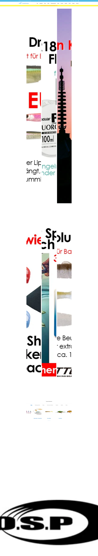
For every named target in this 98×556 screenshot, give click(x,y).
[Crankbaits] (60, 412)
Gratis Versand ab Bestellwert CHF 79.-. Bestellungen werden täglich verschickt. (49, 5)
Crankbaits (60, 418)
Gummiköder (49, 418)
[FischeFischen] (24, 3)
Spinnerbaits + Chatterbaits (38, 418)
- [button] (75, 0)
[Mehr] (33, 106)
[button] (78, 1)
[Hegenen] (26, 412)
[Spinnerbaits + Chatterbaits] (37, 412)
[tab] (31, 405)
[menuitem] (71, 1)
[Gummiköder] (49, 412)
